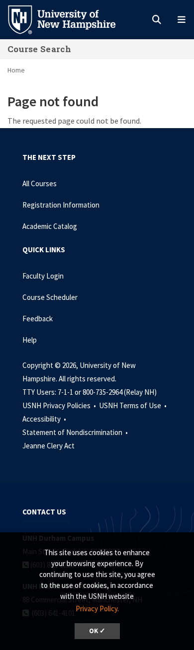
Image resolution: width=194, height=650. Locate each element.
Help (29, 340)
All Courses (39, 183)
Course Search (39, 49)
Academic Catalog (49, 226)
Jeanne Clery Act (48, 445)
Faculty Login (43, 276)
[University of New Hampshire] (69, 19)
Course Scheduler (50, 297)
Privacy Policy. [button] (97, 608)
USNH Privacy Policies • (59, 405)
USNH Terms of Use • (133, 405)
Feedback (37, 318)
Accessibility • (45, 419)
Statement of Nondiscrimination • (75, 432)
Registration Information (60, 205)
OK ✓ (97, 631)
